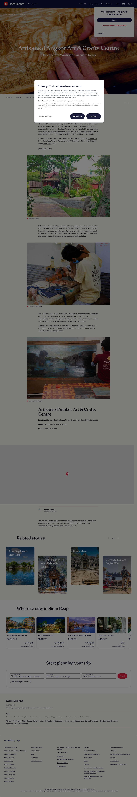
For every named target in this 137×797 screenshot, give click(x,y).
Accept (93, 116)
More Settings (45, 116)
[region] (69, 101)
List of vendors (42, 109)
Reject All (77, 116)
